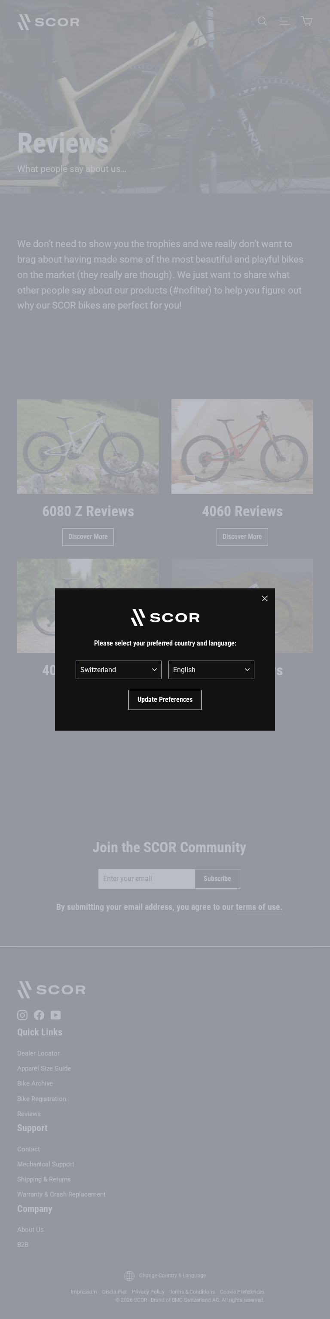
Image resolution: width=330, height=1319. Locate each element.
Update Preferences (165, 699)
